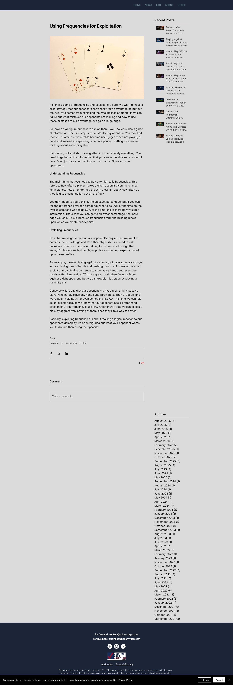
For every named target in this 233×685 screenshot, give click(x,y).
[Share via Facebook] (51, 353)
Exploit (83, 343)
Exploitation (56, 343)
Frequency (71, 343)
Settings (205, 680)
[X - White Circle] (123, 646)
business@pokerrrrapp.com (124, 638)
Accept (219, 680)
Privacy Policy (125, 680)
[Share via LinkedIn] (66, 353)
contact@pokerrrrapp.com (123, 634)
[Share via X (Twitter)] (58, 353)
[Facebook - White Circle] (109, 646)
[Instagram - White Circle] (116, 646)
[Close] (229, 679)
